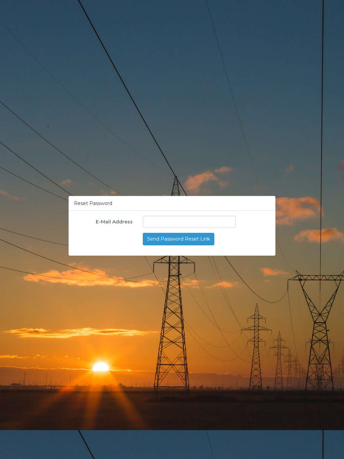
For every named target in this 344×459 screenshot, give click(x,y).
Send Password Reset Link (178, 239)
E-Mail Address (114, 222)
